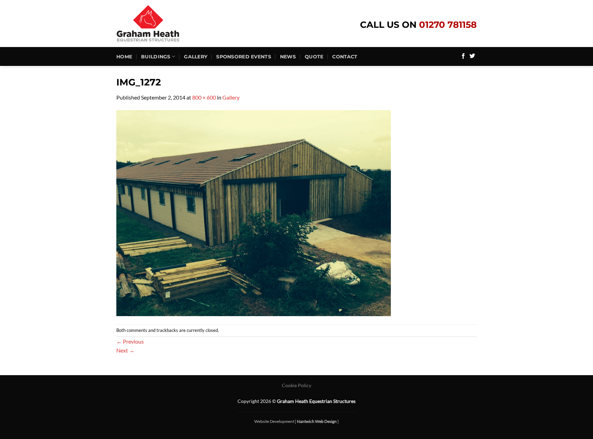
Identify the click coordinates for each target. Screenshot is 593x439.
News (288, 57)
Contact (344, 57)
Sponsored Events (243, 57)
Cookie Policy (296, 385)
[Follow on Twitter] (472, 56)
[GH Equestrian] (161, 23)
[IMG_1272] (253, 212)
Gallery (195, 57)
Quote (314, 57)
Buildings (156, 57)
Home (124, 57)
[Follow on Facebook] (463, 56)
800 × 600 (204, 97)
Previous (130, 341)
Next (125, 350)
